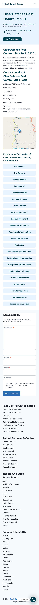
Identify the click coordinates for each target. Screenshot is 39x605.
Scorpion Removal (19, 199)
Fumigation (19, 245)
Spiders (5, 513)
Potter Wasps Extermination (19, 258)
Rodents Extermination (19, 271)
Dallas (5, 548)
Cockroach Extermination (19, 232)
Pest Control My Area (19, 599)
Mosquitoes (7, 506)
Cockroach (7, 490)
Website (7, 378)
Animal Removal (9, 442)
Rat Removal (19, 186)
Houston (6, 551)
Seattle (5, 573)
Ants (4, 481)
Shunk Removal (19, 206)
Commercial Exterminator (13, 422)
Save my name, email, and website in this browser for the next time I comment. (20, 385)
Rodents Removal (9, 461)
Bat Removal (19, 166)
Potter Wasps (8, 503)
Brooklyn (6, 586)
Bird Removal (19, 173)
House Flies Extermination (19, 252)
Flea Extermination (19, 238)
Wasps (5, 525)
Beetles (5, 487)
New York (6, 535)
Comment (9, 328)
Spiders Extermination (19, 278)
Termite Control (19, 284)
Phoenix (5, 567)
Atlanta (5, 558)
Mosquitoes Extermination (19, 265)
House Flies (7, 500)
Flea (4, 494)
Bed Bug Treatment (19, 219)
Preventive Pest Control (12, 431)
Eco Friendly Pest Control (13, 425)
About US (6, 416)
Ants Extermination (19, 212)
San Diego (6, 580)
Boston (5, 564)
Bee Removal (8, 448)
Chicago (6, 542)
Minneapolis (7, 583)
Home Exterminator (10, 428)
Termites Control (19, 297)
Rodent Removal (19, 193)
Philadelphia (7, 555)
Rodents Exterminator (11, 509)
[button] (19, 131)
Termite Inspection (19, 291)
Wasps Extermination (19, 304)
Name (7, 358)
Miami (4, 545)
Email (7, 368)
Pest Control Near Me (11, 409)
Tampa (5, 589)
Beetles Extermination (19, 225)
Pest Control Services (11, 412)
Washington (7, 561)
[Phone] (33, 599)
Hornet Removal (20, 180)
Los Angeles (7, 539)
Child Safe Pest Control (12, 419)
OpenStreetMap (23, 148)
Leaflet (15, 148)
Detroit (5, 570)
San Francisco (8, 577)
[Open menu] (35, 4)
